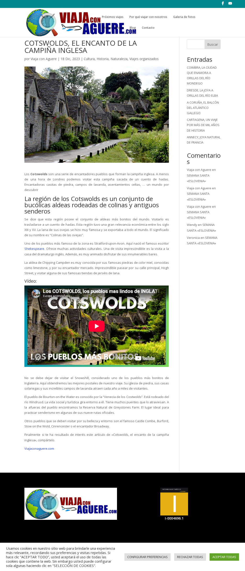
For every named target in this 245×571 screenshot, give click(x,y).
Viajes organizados (144, 58)
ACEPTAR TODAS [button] (224, 557)
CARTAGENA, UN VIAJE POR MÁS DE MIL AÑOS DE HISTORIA (203, 125)
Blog (133, 28)
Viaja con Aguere (44, 58)
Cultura (89, 58)
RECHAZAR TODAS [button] (190, 557)
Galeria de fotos (184, 17)
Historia (103, 58)
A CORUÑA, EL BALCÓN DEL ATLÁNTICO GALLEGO (203, 107)
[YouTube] (230, 5)
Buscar (212, 44)
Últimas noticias (113, 28)
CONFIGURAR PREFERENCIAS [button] (147, 557)
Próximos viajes (112, 17)
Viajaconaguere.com (39, 448)
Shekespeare (34, 248)
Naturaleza (119, 58)
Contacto (148, 28)
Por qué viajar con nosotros (148, 17)
